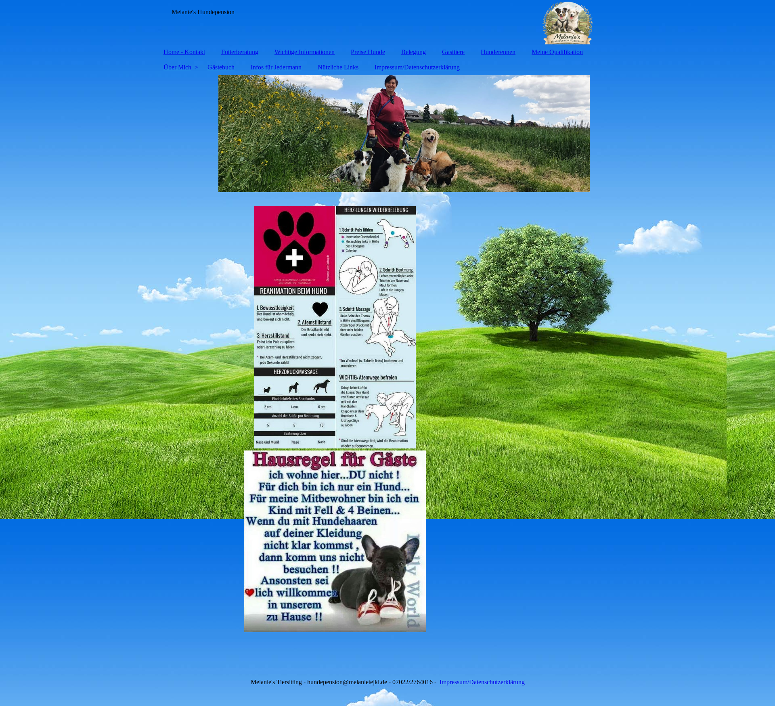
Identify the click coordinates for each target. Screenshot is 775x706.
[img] (387, 22)
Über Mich (177, 67)
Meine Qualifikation (557, 51)
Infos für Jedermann (276, 67)
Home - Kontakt (184, 51)
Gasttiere (453, 51)
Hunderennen (498, 51)
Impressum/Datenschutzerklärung (417, 67)
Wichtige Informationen (304, 51)
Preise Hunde (368, 51)
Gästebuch (221, 67)
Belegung (413, 51)
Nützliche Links (338, 67)
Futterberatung (239, 51)
